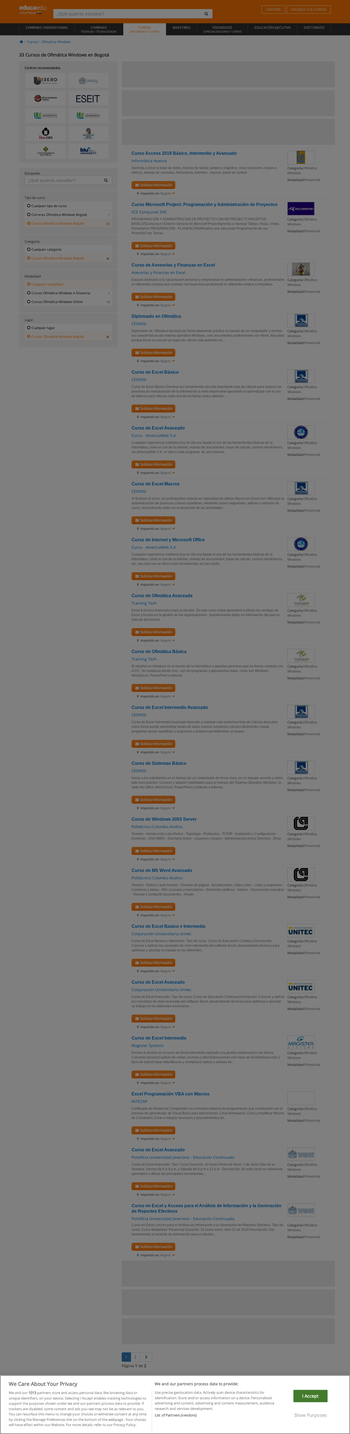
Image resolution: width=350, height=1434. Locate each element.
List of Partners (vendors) (176, 1415)
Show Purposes (310, 1415)
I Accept (310, 1396)
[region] (175, 1404)
